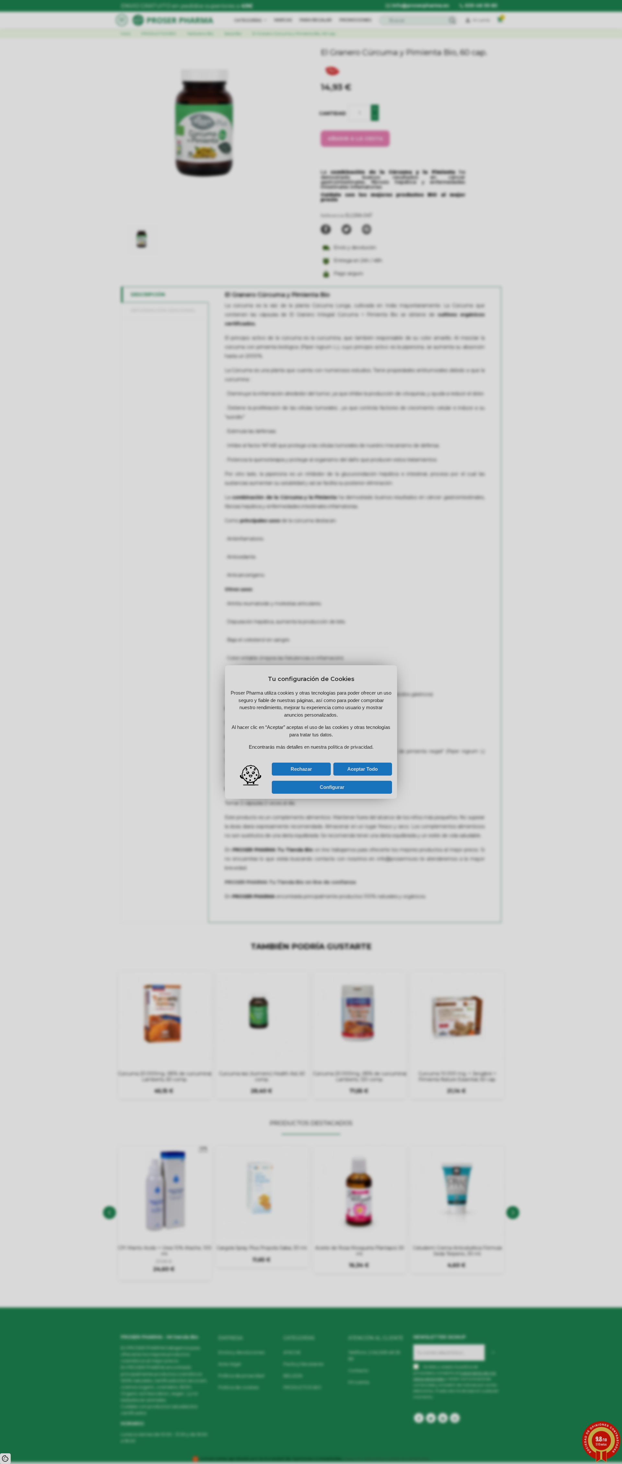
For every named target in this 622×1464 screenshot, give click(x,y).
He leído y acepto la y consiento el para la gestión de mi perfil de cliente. (304, 755)
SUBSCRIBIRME (337, 746)
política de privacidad (295, 753)
